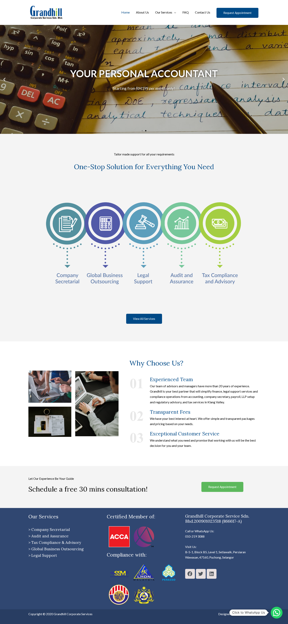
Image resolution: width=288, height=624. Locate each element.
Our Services (163, 12)
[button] (142, 130)
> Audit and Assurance (48, 536)
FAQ (185, 12)
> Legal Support (42, 555)
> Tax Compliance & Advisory (54, 542)
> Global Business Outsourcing (56, 549)
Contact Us (202, 12)
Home (125, 12)
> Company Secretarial (49, 529)
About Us (142, 12)
